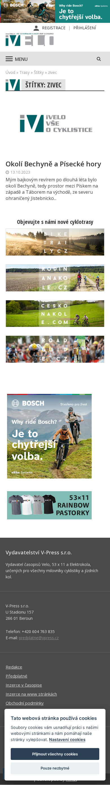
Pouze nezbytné (55, 768)
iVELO (30, 40)
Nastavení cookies (67, 739)
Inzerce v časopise (24, 685)
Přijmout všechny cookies (55, 754)
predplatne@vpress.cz (39, 637)
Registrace (53, 27)
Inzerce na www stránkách (31, 694)
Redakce (14, 667)
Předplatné (16, 676)
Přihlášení (84, 27)
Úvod (10, 72)
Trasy (24, 72)
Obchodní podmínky (25, 703)
